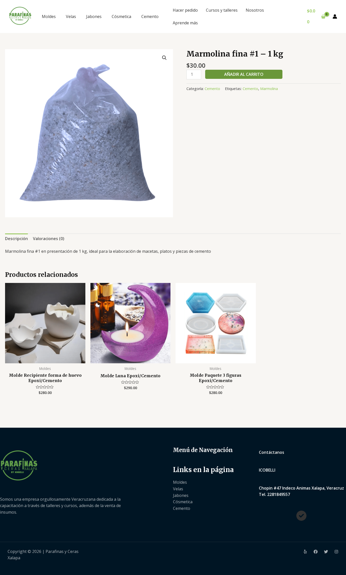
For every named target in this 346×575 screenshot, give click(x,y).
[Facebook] (316, 552)
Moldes (49, 16)
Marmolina (269, 88)
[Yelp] (305, 552)
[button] (164, 57)
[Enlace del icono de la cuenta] (335, 16)
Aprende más (185, 23)
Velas (71, 16)
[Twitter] (326, 552)
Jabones (94, 16)
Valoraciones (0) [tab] (48, 238)
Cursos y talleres (222, 10)
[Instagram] (336, 552)
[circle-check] (301, 515)
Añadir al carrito (243, 74)
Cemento (150, 16)
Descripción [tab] (16, 238)
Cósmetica (121, 16)
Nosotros (255, 10)
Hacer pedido (185, 10)
